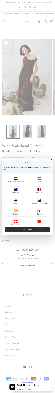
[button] (15, 180)
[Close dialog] (51, 159)
